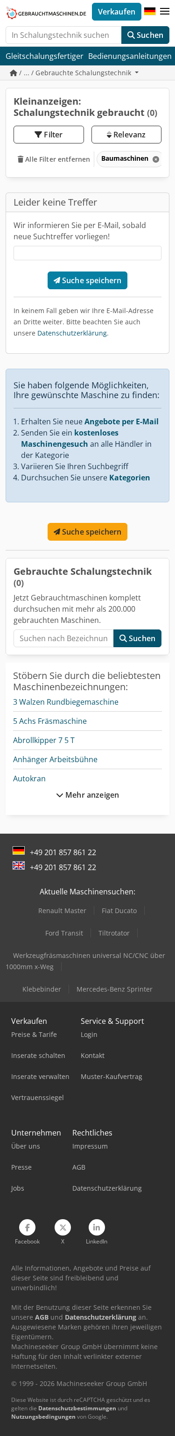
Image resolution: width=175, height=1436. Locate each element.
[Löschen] (155, 159)
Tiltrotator (114, 933)
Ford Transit (64, 933)
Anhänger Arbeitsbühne (55, 759)
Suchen (149, 35)
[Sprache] (149, 12)
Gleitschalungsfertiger (45, 56)
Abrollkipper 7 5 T (44, 740)
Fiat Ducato (119, 910)
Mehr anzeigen (91, 795)
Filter (52, 134)
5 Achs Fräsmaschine (50, 721)
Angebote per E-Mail (121, 421)
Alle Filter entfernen (56, 159)
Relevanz (129, 134)
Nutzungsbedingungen (43, 1417)
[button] (164, 12)
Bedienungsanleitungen (130, 56)
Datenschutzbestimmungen (77, 1408)
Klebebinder (41, 989)
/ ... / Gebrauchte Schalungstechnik (75, 72)
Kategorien (129, 477)
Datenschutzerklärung (72, 333)
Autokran (29, 778)
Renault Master (62, 910)
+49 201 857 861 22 (63, 852)
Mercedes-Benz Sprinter (115, 989)
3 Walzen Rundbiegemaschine (66, 702)
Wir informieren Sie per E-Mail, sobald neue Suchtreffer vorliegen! (80, 231)
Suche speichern (91, 280)
